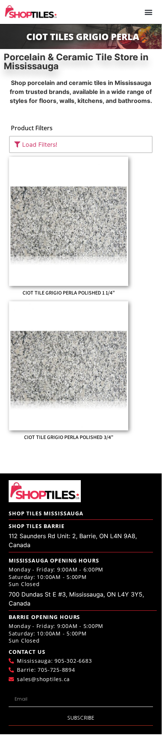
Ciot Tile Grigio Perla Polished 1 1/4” (69, 292)
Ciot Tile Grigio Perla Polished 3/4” (68, 437)
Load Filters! (38, 144)
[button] (148, 12)
